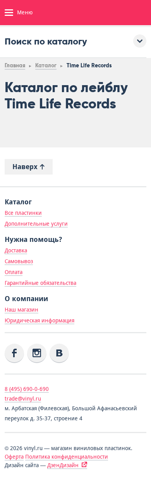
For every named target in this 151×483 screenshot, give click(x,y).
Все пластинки (23, 213)
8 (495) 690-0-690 (27, 389)
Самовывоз (19, 261)
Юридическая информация (39, 320)
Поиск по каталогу (46, 41)
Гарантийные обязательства (40, 283)
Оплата (13, 272)
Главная (15, 65)
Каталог (46, 65)
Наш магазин (21, 310)
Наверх (25, 167)
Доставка (16, 250)
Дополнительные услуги (36, 224)
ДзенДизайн (63, 465)
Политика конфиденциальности (66, 457)
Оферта (14, 457)
